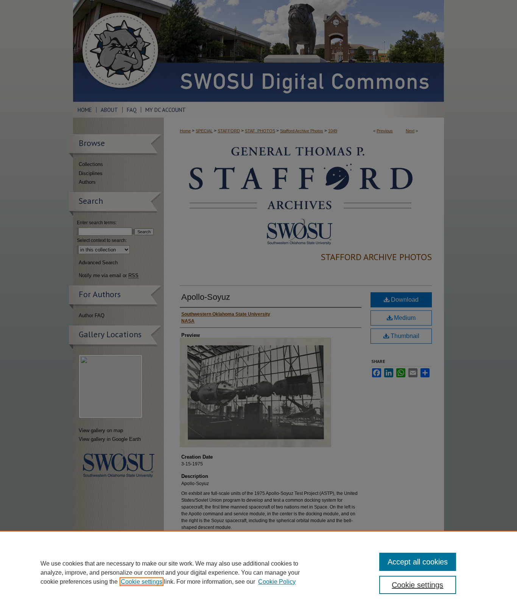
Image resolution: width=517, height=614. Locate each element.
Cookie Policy (277, 581)
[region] (258, 572)
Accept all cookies (418, 562)
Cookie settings (141, 581)
